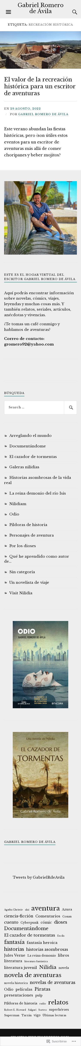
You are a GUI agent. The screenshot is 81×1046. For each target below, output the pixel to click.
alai (27, 909)
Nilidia (47, 967)
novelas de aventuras (52, 982)
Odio (14, 514)
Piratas (42, 989)
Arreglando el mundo (30, 435)
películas (24, 989)
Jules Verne (14, 955)
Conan (66, 916)
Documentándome (27, 446)
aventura (45, 908)
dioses (60, 922)
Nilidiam (17, 504)
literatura (13, 961)
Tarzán (26, 1015)
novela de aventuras (32, 975)
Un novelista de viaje (29, 582)
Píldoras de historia (28, 525)
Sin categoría (22, 572)
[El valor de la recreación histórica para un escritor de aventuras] (40, 67)
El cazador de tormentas (33, 457)
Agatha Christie (13, 909)
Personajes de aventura (31, 535)
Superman (11, 1015)
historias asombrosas (47, 949)
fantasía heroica (42, 942)
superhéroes (59, 1010)
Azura (67, 909)
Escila (60, 935)
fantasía (14, 942)
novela (64, 968)
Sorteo (42, 1010)
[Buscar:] (40, 407)
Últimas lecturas (54, 1015)
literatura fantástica (36, 961)
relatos (58, 1002)
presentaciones (18, 995)
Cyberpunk (29, 923)
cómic (46, 922)
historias (14, 949)
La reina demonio (41, 955)
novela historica (16, 983)
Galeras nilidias (24, 467)
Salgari (32, 1010)
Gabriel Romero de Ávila (40, 8)
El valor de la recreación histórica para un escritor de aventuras (39, 86)
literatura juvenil (20, 967)
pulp (39, 995)
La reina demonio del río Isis (37, 493)
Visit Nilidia (20, 593)
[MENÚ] (8, 12)
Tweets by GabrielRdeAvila (39, 877)
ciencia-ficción (18, 916)
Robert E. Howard (15, 1010)
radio (43, 1003)
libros (63, 955)
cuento (11, 922)
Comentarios (47, 916)
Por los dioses (22, 546)
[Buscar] (70, 12)
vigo (37, 1015)
